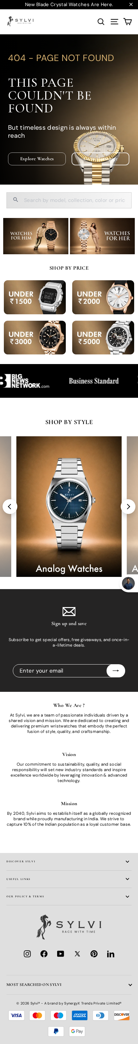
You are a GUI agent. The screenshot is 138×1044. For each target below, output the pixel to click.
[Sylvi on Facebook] (43, 953)
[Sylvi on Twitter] (77, 953)
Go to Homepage (100, 158)
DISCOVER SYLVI (21, 861)
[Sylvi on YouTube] (60, 953)
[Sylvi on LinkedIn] (110, 953)
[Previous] (10, 506)
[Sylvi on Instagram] (27, 953)
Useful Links (18, 879)
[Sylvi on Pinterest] (94, 953)
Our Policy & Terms (25, 896)
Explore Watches (37, 158)
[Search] (15, 200)
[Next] (128, 506)
